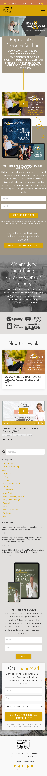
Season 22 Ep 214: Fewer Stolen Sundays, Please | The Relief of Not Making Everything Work (22, 528)
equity (5, 477)
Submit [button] (23, 656)
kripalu (5, 486)
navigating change (11, 500)
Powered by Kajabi (23, 770)
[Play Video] (4, 423)
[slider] (21, 423)
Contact (13, 756)
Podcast (35, 753)
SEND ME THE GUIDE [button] (23, 215)
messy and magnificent (19, 435)
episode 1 (9, 435)
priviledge (6, 513)
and (4, 435)
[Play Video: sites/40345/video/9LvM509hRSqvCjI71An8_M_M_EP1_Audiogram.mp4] (23, 411)
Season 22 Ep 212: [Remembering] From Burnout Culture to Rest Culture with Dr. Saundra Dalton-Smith (23, 551)
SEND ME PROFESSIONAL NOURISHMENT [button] (23, 716)
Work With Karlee (22, 753)
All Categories (8, 463)
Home (11, 753)
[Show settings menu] (38, 423)
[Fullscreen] (42, 423)
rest (4, 516)
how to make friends (12, 483)
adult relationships (11, 467)
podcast (29, 435)
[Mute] (34, 423)
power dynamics (10, 510)
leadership (7, 490)
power (5, 506)
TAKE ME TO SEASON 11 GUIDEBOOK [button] (23, 245)
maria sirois (7, 493)
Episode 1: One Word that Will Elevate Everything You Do (20, 430)
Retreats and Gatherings (28, 756)
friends (5, 480)
